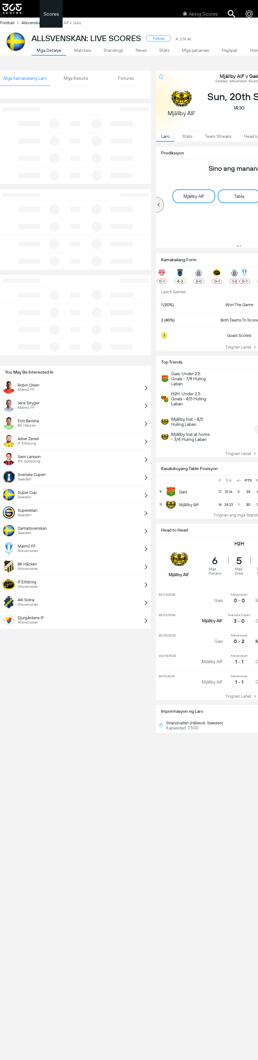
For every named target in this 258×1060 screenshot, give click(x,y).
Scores (51, 14)
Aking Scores (203, 14)
